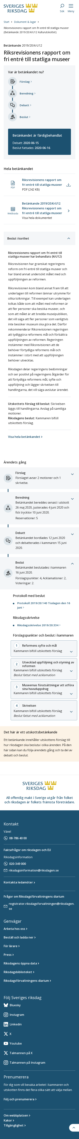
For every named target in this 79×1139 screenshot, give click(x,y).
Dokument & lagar (25, 22)
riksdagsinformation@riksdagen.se (34, 870)
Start (6, 22)
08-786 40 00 (18, 838)
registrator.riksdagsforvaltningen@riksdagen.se (41, 906)
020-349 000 (17, 864)
